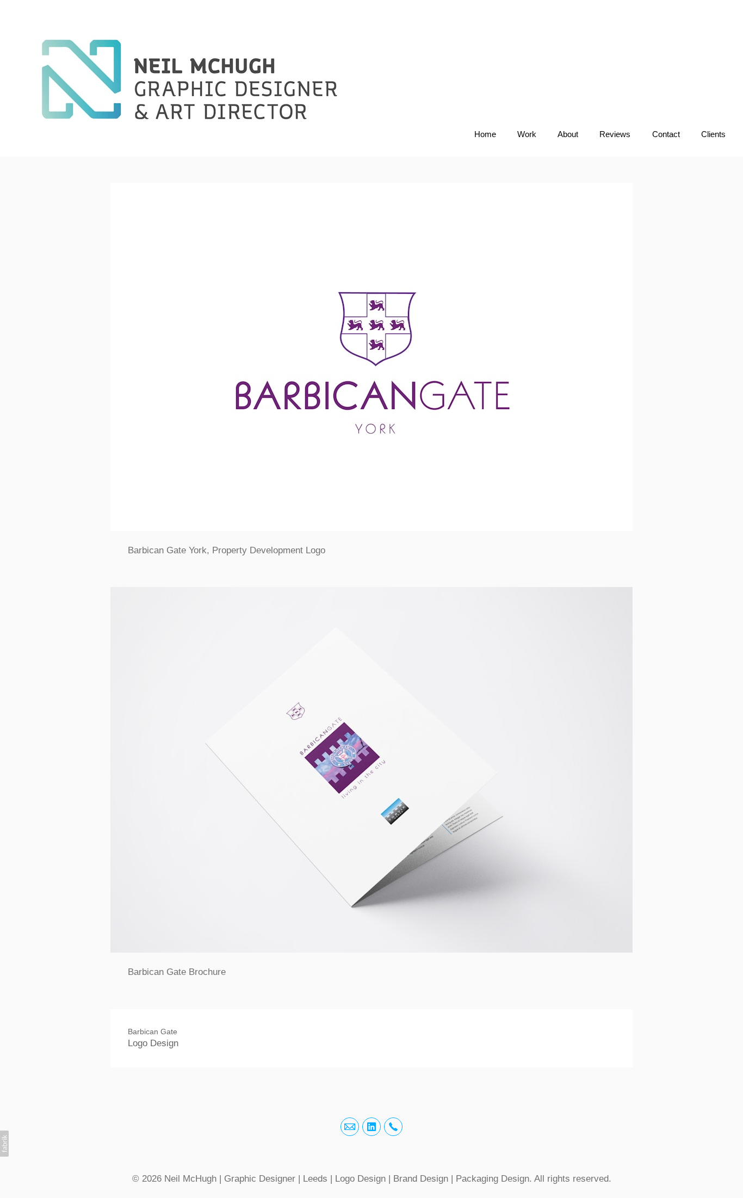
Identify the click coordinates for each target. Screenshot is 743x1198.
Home (485, 134)
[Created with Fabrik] (4, 1144)
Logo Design (153, 1043)
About (568, 134)
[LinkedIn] (371, 1126)
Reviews (614, 134)
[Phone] (393, 1126)
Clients (713, 134)
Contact (666, 134)
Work (526, 134)
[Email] (349, 1126)
